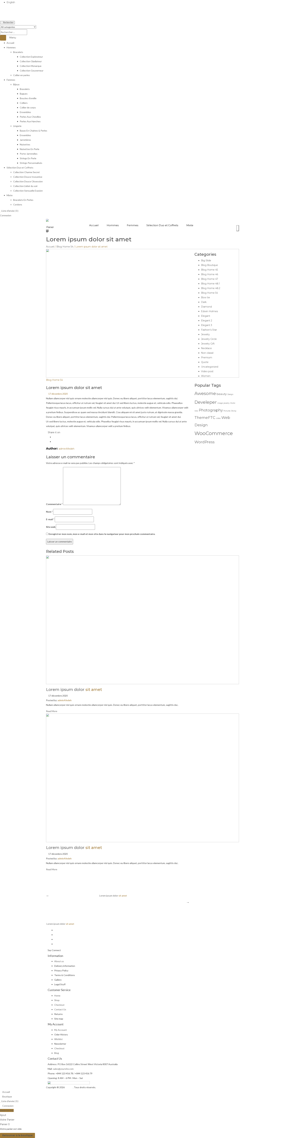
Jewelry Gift (208, 343)
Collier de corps (28, 107)
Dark (203, 302)
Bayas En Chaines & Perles (33, 130)
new (196, 411)
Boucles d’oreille (28, 98)
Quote (204, 362)
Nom (49, 511)
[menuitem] (93, 225)
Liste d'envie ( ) (9, 210)
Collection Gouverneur (31, 70)
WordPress (204, 442)
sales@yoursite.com (63, 1068)
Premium (206, 357)
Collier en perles (21, 75)
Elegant (205, 315)
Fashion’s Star (209, 329)
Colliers (24, 102)
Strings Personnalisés (31, 163)
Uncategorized (209, 366)
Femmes (11, 79)
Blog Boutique (209, 265)
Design (230, 394)
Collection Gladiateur (31, 61)
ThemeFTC (204, 417)
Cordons (17, 204)
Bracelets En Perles (23, 199)
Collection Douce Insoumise (27, 176)
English (11, 2)
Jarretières (25, 139)
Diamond (206, 306)
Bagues (24, 93)
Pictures (226, 411)
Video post (207, 371)
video (218, 418)
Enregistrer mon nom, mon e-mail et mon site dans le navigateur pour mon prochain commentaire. (102, 534)
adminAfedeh (66, 448)
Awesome (205, 393)
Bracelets (18, 52)
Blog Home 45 (209, 269)
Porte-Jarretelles (28, 153)
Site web (50, 526)
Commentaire (54, 504)
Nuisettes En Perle (29, 149)
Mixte (10, 195)
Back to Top (7, 1110)
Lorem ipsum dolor (74, 689)
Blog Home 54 (64, 246)
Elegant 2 (206, 320)
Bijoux (16, 84)
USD (2, 17)
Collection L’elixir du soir (25, 186)
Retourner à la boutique (17, 1135)
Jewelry (205, 334)
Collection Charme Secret (26, 172)
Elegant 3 (206, 325)
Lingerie (17, 126)
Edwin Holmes (209, 311)
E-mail (50, 519)
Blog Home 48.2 (210, 288)
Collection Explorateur (31, 56)
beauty (222, 394)
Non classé (207, 352)
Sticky (233, 411)
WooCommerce (213, 433)
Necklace (206, 348)
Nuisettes (25, 144)
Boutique (7, 1096)
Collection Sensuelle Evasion (28, 190)
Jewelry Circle (209, 339)
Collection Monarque (30, 66)
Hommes (11, 47)
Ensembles (25, 112)
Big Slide (206, 260)
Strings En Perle (28, 158)
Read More (51, 711)
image (220, 403)
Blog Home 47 (209, 278)
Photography (211, 410)
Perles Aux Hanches (30, 121)
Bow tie (205, 297)
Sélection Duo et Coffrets (20, 167)
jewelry (226, 403)
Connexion (5, 215)
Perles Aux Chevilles (30, 116)
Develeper (205, 402)
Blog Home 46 (209, 274)
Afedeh (69, 1087)
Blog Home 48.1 (210, 283)
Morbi (232, 403)
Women (205, 375)
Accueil (10, 42)
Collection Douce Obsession (28, 181)
